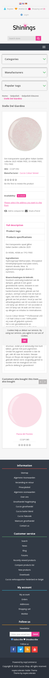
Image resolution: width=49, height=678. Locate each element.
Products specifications (19, 237)
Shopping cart (25, 609)
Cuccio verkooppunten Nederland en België (24, 579)
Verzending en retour (24, 482)
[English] (23, 3)
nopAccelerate (29, 673)
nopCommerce (30, 662)
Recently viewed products (24, 560)
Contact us (24, 525)
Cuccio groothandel (24, 506)
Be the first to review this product (19, 183)
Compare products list (24, 565)
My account (24, 594)
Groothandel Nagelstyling (24, 501)
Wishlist (24, 613)
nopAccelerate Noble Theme (24, 670)
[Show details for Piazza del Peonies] (24, 410)
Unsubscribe (32, 639)
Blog (24, 550)
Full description (14, 225)
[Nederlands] (20, 3)
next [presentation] (45, 381)
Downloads (24, 574)
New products (24, 570)
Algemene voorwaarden (24, 492)
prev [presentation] (41, 381)
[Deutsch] (26, 3)
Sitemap (24, 473)
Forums (24, 555)
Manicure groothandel (24, 521)
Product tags (13, 231)
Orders (24, 599)
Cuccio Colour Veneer (29, 173)
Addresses (24, 604)
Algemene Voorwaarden (24, 477)
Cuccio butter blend (24, 511)
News (24, 545)
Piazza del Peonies (24, 434)
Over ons (25, 497)
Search (24, 541)
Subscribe (18, 639)
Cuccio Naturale (25, 516)
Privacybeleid (24, 487)
